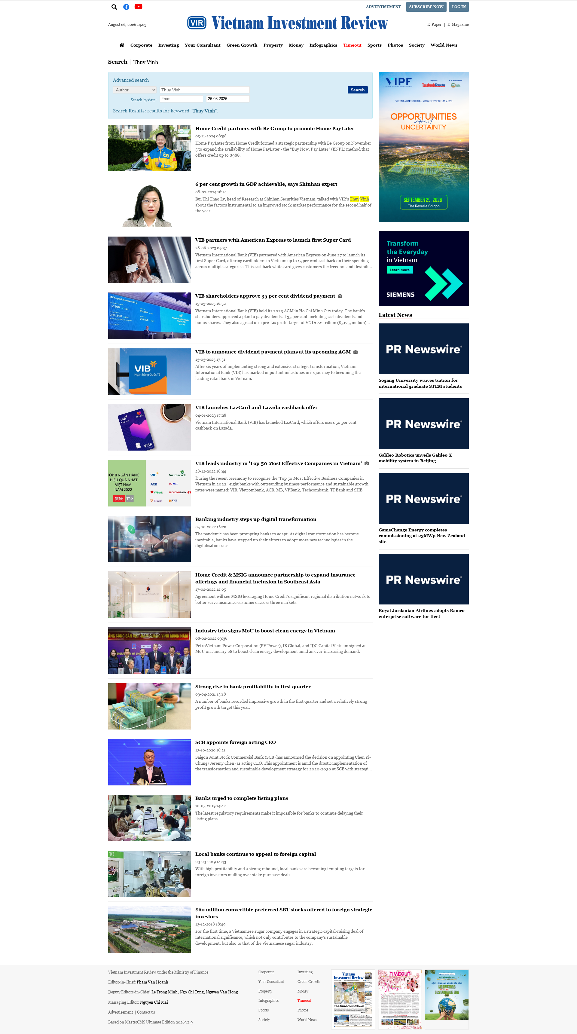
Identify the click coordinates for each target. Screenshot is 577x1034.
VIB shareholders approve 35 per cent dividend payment (265, 295)
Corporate (141, 44)
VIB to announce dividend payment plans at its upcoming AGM (273, 351)
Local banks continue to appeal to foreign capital (255, 854)
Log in (459, 7)
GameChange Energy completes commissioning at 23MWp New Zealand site (422, 535)
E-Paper (434, 24)
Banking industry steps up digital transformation (255, 519)
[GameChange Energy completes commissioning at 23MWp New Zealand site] (424, 498)
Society (417, 44)
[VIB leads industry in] (149, 483)
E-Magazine (458, 24)
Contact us (146, 1012)
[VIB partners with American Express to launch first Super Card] (149, 260)
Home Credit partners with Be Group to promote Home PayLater (274, 128)
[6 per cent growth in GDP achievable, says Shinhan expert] (149, 204)
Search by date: (144, 99)
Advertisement (383, 7)
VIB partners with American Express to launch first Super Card (273, 240)
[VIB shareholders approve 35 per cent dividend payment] (149, 315)
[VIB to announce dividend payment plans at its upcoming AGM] (149, 371)
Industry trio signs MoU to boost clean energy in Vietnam (265, 630)
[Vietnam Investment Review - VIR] (288, 38)
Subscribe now (426, 7)
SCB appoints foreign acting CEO (235, 742)
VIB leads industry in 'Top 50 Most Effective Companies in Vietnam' (279, 463)
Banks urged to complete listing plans (241, 798)
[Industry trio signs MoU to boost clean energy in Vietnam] (149, 650)
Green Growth (242, 44)
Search (117, 62)
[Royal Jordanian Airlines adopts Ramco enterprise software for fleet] (424, 579)
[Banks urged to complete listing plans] (149, 818)
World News (444, 44)
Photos (395, 44)
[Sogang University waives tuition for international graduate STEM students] (424, 348)
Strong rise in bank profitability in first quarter (253, 686)
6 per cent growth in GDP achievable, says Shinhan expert (266, 184)
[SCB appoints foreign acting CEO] (149, 762)
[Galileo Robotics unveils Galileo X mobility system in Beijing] (424, 423)
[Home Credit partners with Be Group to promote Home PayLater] (149, 148)
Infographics (323, 44)
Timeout (352, 44)
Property (273, 44)
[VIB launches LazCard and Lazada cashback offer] (149, 427)
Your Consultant (203, 44)
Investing (168, 44)
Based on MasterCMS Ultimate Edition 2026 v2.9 (150, 1022)
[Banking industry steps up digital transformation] (149, 539)
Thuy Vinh (145, 62)
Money (296, 44)
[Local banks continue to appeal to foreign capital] (149, 874)
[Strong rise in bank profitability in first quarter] (149, 706)
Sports (375, 44)
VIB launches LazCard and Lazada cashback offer (256, 407)
